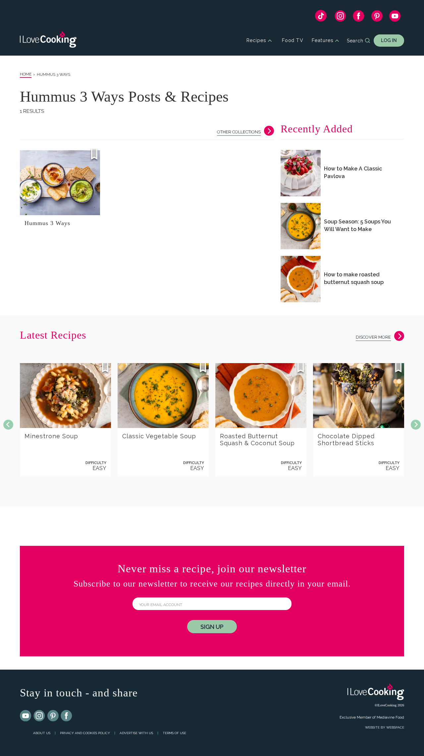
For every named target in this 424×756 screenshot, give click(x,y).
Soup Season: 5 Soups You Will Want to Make (357, 225)
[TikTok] (320, 17)
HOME (25, 74)
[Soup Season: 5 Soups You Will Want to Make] (301, 226)
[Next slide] (416, 425)
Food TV (292, 40)
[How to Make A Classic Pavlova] (301, 173)
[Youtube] (26, 716)
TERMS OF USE (174, 733)
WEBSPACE (395, 727)
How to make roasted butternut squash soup (354, 278)
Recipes (256, 40)
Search (355, 40)
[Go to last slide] (8, 425)
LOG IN (389, 40)
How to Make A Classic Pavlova (353, 172)
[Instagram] (340, 17)
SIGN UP (212, 626)
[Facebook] (358, 17)
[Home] (48, 40)
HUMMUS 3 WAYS (53, 74)
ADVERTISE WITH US (136, 733)
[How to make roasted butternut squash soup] (301, 279)
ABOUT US (41, 733)
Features (322, 40)
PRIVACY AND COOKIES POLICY (85, 733)
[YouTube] (395, 17)
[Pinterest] (377, 17)
